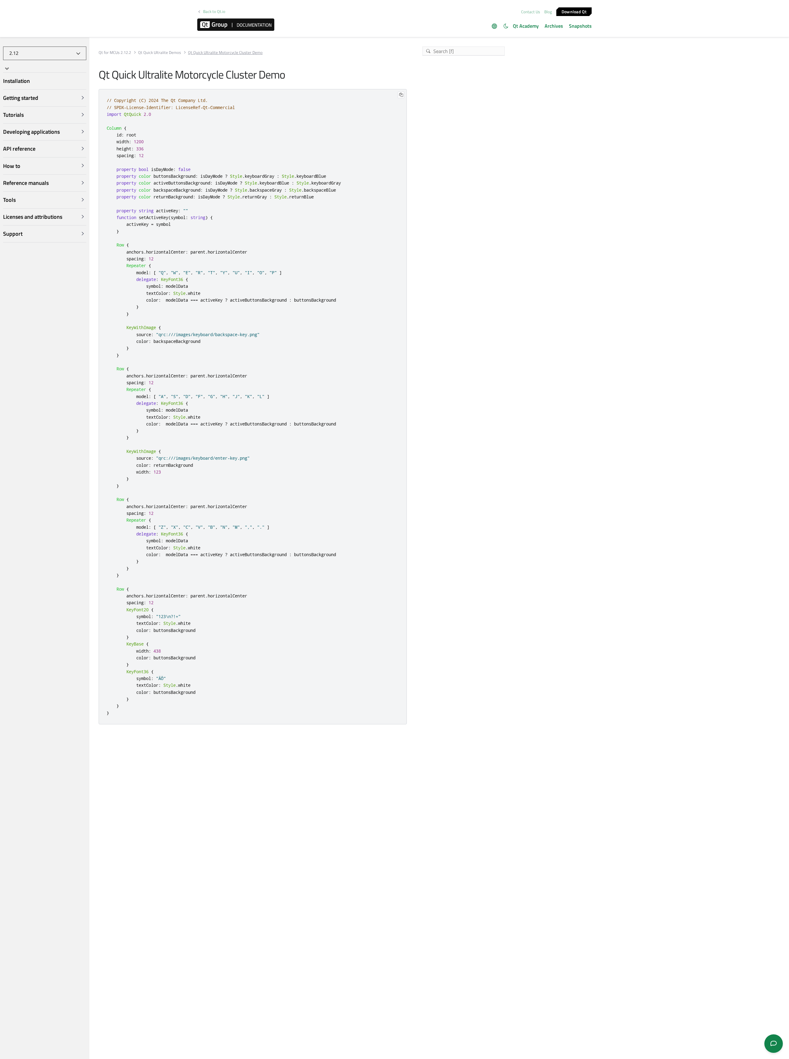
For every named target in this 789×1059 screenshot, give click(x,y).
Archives (554, 26)
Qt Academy (526, 26)
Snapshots (580, 26)
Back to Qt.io (214, 12)
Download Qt (574, 11)
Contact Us (530, 12)
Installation (16, 81)
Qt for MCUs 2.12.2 (115, 53)
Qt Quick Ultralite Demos (159, 53)
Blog (548, 12)
